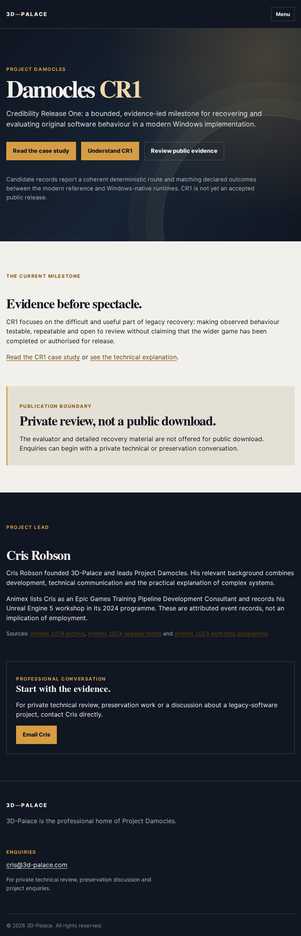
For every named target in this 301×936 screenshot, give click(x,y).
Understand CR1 (110, 150)
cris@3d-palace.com (36, 865)
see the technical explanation (133, 357)
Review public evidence (184, 150)
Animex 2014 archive (57, 633)
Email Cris (36, 734)
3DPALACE (26, 14)
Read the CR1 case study (43, 357)
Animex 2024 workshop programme (220, 633)
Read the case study (41, 150)
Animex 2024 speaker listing (124, 633)
